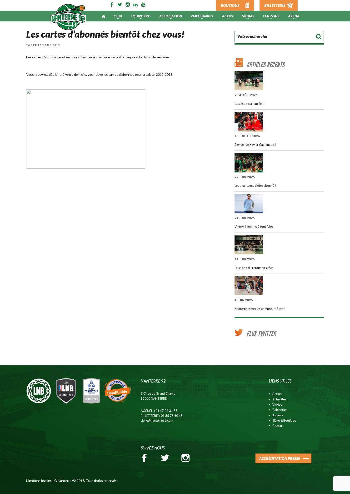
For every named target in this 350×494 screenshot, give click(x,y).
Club (118, 16)
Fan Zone (271, 16)
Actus (227, 16)
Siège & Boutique (284, 420)
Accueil (277, 394)
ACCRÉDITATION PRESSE (279, 458)
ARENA (293, 16)
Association (170, 16)
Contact (278, 426)
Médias (248, 16)
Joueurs (277, 415)
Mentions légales (39, 481)
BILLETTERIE (274, 5)
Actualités (279, 399)
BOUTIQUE (230, 5)
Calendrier (279, 410)
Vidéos (277, 404)
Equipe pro (141, 16)
